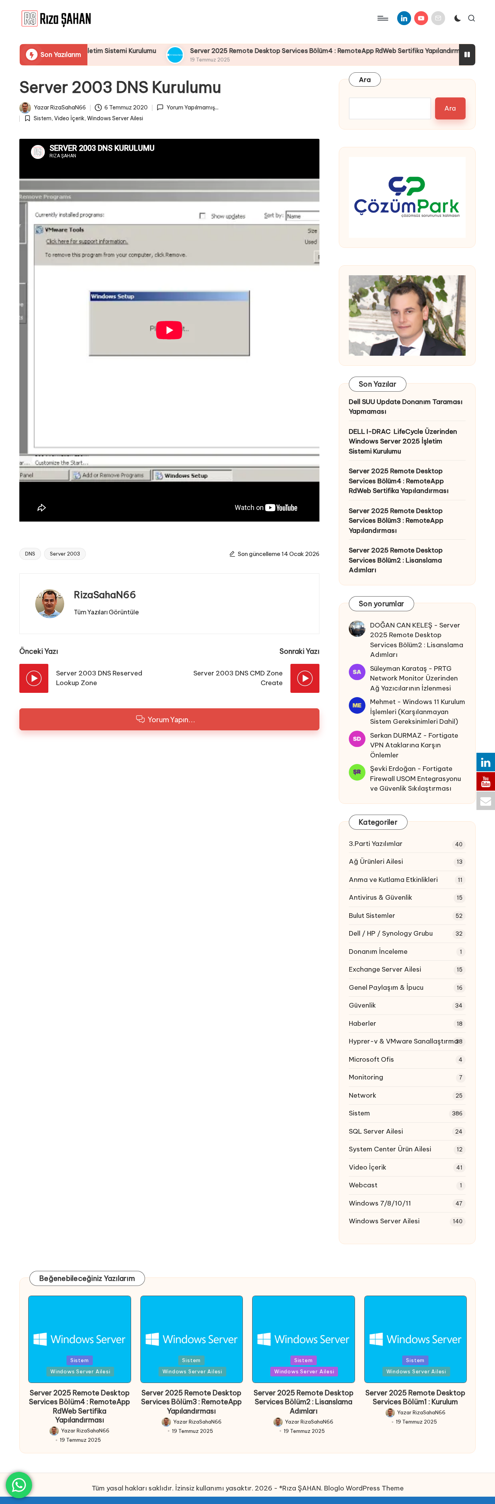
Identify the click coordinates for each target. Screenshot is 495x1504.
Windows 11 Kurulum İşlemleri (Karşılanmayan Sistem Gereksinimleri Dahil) (417, 711)
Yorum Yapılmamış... (192, 107)
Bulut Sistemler (372, 915)
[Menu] (382, 18)
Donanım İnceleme (378, 951)
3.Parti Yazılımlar (376, 843)
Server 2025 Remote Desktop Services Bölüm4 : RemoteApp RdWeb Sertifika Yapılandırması (291, 51)
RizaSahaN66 (105, 594)
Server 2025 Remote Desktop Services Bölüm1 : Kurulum (415, 1397)
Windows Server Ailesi (115, 118)
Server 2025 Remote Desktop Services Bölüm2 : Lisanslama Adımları (396, 560)
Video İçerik (69, 118)
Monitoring (366, 1077)
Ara (365, 79)
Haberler (362, 1023)
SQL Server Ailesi (376, 1131)
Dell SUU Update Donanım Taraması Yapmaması (406, 406)
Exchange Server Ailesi (385, 969)
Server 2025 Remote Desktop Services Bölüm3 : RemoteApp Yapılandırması (396, 520)
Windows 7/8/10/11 (380, 1203)
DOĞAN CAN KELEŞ (401, 625)
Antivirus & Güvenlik (380, 897)
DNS (30, 554)
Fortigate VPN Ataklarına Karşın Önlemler (414, 745)
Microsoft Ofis (371, 1059)
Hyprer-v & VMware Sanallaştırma (403, 1041)
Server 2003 (65, 554)
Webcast (363, 1185)
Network (362, 1095)
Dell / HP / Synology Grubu (391, 933)
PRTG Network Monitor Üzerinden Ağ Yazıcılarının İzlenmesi (414, 678)
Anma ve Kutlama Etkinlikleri (393, 879)
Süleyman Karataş (398, 668)
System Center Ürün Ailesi (390, 1149)
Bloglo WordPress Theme (364, 1488)
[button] (106, 612)
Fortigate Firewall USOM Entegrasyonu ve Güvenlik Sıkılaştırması (415, 778)
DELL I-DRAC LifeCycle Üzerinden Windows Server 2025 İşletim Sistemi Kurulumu (403, 441)
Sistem (42, 118)
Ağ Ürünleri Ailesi (376, 861)
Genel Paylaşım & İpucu (386, 987)
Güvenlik (362, 1005)
